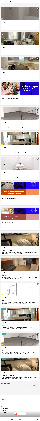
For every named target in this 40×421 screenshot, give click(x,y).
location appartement (32, 386)
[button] (17, 19)
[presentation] (2, 14)
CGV (2, 406)
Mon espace (36, 419)
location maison (27, 386)
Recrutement (3, 410)
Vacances (28, 419)
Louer (20, 419)
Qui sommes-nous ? (4, 401)
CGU (2, 404)
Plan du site (3, 399)
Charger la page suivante (5, 383)
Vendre (12, 419)
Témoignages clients (4, 408)
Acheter (4, 419)
